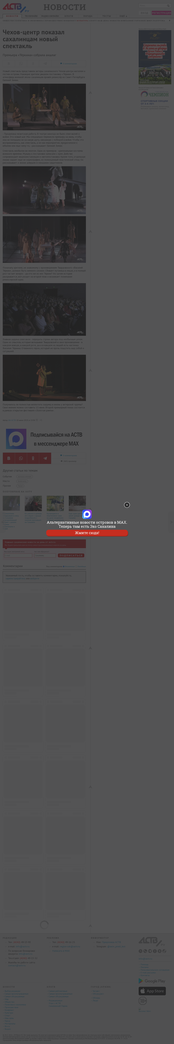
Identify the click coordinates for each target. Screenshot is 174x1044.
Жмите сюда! (87, 532)
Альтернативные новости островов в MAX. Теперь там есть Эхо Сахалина (87, 524)
